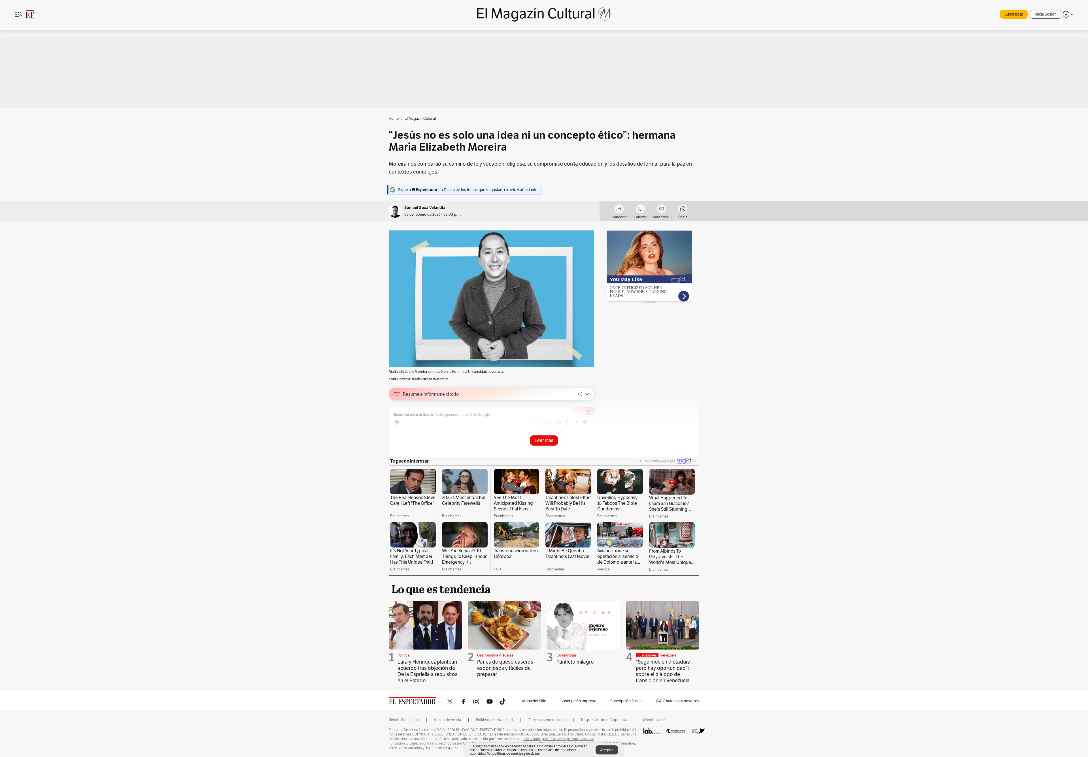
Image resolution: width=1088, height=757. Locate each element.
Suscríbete (1013, 14)
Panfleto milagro (575, 661)
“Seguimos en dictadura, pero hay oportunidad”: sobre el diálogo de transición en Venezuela (664, 671)
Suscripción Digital (626, 700)
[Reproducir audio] (397, 422)
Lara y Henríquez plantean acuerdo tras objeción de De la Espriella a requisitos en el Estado (428, 671)
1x (576, 422)
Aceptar (607, 749)
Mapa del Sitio (534, 700)
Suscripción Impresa (578, 700)
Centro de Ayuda (447, 720)
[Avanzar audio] (567, 422)
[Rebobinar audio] (558, 422)
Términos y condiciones (547, 720)
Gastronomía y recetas (495, 655)
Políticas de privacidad (494, 720)
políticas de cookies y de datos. (516, 753)
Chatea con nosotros (681, 700)
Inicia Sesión (1046, 14)
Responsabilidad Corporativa (604, 720)
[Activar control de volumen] (585, 422)
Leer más (544, 440)
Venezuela (668, 655)
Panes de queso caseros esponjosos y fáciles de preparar (505, 667)
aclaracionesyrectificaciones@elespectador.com (558, 739)
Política (403, 655)
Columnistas (566, 655)
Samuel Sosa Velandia (424, 207)
